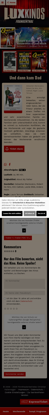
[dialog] (24, 207)
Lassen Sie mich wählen (12, 213)
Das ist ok (41, 213)
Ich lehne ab (29, 213)
